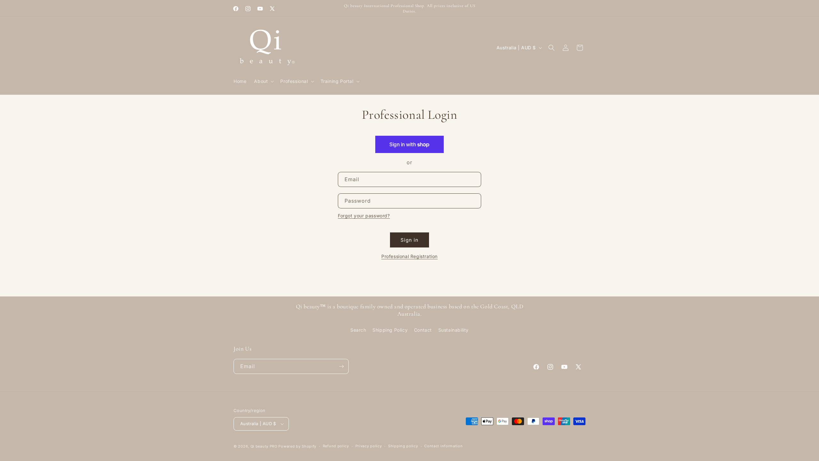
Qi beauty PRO (263, 446)
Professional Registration (409, 256)
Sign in (409, 240)
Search (358, 330)
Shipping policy (403, 446)
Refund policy (336, 446)
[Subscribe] (341, 366)
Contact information (443, 446)
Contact (423, 330)
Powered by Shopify (297, 446)
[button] (263, 81)
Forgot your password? (364, 215)
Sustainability (453, 330)
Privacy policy (368, 446)
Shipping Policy (390, 330)
